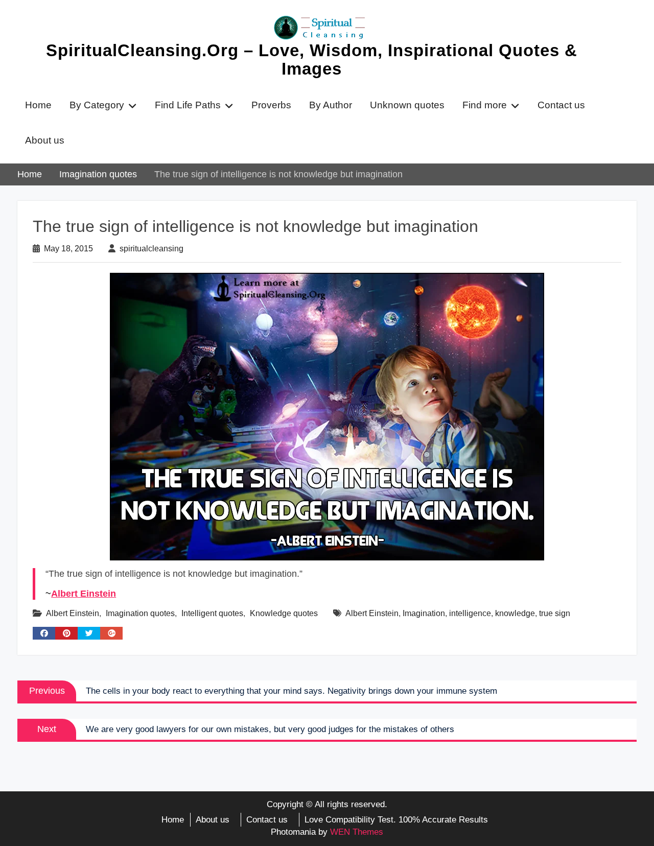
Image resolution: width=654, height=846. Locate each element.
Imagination (424, 613)
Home (38, 105)
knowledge (515, 613)
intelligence (470, 613)
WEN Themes (356, 832)
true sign (554, 613)
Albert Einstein (83, 594)
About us (44, 140)
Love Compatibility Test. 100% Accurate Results (396, 820)
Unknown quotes (407, 105)
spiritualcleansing (151, 248)
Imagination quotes (140, 613)
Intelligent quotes (212, 613)
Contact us (561, 105)
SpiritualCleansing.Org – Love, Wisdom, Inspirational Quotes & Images (311, 59)
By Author (330, 105)
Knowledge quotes (284, 613)
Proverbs (271, 105)
